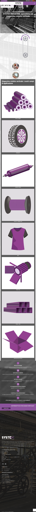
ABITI (18, 255)
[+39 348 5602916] (3, 470)
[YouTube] (28, 1)
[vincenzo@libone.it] (3, 469)
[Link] (29, 0)
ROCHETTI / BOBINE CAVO (18, 221)
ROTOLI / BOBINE (18, 118)
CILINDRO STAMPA (18, 187)
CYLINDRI (3, 455)
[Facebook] (26, 1)
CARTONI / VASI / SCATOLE (18, 358)
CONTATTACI (6, 408)
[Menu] (34, 3)
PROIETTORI (18, 289)
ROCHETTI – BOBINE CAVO (6, 459)
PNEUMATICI (4, 453)
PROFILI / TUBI (18, 324)
